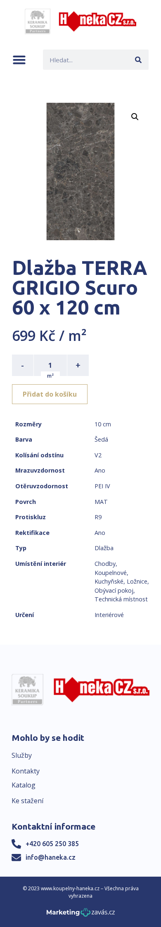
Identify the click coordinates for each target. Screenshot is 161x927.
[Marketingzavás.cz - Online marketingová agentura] (81, 914)
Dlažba (104, 548)
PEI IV (102, 486)
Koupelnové (111, 573)
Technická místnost (121, 599)
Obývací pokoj (114, 590)
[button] (19, 59)
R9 (98, 517)
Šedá (101, 439)
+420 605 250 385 (52, 843)
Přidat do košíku (50, 394)
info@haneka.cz (51, 857)
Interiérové (109, 615)
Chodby (105, 564)
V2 (98, 455)
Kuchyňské (109, 581)
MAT (101, 502)
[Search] (138, 60)
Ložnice (137, 581)
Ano (100, 470)
